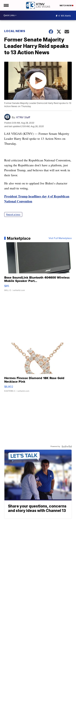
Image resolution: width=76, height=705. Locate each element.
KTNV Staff (23, 117)
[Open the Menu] (6, 5)
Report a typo (13, 214)
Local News (14, 31)
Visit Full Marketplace (60, 238)
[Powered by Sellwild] (67, 446)
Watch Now (66, 5)
